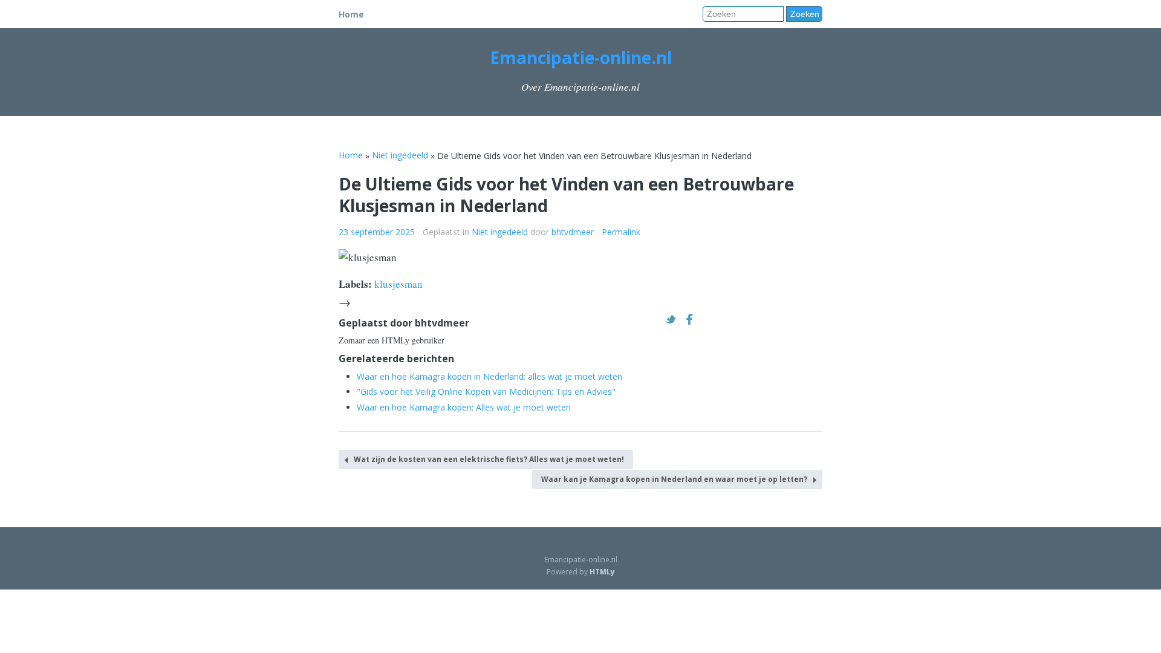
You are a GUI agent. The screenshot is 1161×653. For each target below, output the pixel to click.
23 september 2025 (377, 232)
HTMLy (602, 572)
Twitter (673, 319)
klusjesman (398, 284)
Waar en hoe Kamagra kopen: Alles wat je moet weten (464, 407)
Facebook (693, 319)
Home (351, 14)
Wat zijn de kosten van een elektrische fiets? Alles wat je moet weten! (489, 459)
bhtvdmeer (572, 232)
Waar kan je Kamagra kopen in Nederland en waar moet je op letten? (674, 479)
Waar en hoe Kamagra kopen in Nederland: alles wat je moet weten (489, 376)
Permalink (621, 232)
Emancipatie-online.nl (581, 57)
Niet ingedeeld (500, 232)
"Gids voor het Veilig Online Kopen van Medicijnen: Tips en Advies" (486, 391)
